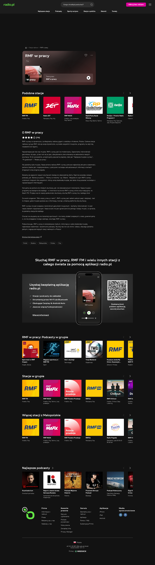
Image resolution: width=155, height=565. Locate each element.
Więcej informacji (40, 315)
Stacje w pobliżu (89, 11)
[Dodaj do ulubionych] (86, 55)
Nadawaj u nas (47, 524)
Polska (53, 243)
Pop (27, 61)
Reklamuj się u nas (48, 520)
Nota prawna (65, 525)
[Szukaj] (91, 4)
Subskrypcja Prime (86, 524)
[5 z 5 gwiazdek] (34, 137)
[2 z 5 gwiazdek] (26, 137)
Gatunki (103, 11)
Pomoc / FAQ (84, 520)
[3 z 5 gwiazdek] (28, 137)
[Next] (130, 92)
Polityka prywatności (65, 521)
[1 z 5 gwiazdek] (23, 137)
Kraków (33, 243)
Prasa (44, 517)
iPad (101, 515)
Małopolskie (43, 243)
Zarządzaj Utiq (66, 528)
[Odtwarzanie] (88, 78)
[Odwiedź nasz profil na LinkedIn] (121, 515)
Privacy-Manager (67, 532)
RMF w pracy (51, 79)
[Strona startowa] (26, 48)
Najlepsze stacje (44, 11)
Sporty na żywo (72, 11)
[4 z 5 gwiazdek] (31, 137)
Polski (25, 243)
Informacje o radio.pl (46, 513)
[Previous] (123, 92)
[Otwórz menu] (150, 4)
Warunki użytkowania (65, 515)
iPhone (102, 512)
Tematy (114, 11)
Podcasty (58, 11)
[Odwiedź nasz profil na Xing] (125, 515)
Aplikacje (83, 517)
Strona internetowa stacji (31, 237)
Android (102, 518)
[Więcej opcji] (91, 55)
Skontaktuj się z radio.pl (85, 513)
